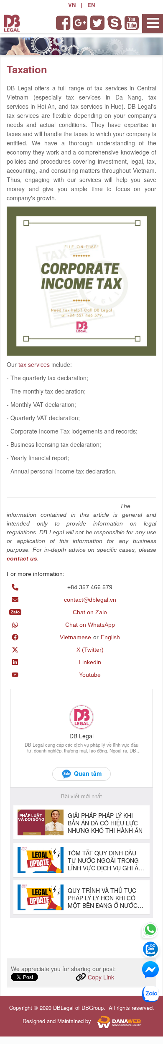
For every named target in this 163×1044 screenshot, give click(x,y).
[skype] (115, 23)
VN (72, 5)
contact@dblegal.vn (90, 599)
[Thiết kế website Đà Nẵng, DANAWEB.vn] (117, 1021)
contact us (22, 558)
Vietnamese (75, 637)
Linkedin (90, 662)
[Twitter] (98, 23)
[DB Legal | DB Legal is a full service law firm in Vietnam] (12, 22)
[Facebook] (63, 23)
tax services (34, 364)
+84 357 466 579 (89, 587)
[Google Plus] (81, 23)
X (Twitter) (90, 649)
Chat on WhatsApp (90, 624)
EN (91, 5)
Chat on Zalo (90, 612)
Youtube (90, 674)
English (110, 637)
